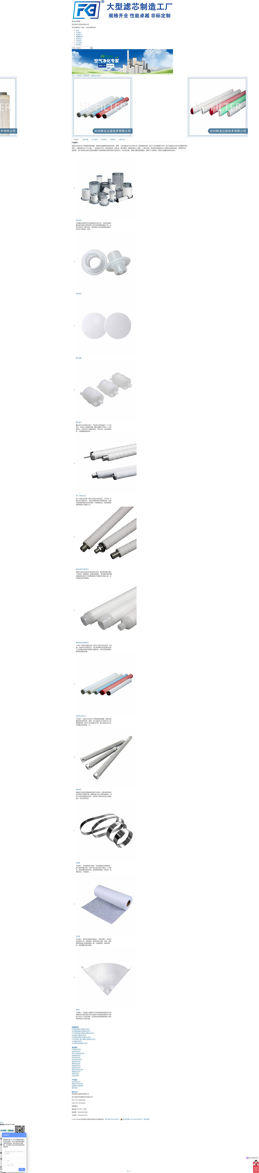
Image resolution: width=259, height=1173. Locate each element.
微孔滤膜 (79, 358)
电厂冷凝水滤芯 (81, 496)
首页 (77, 30)
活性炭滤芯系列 (77, 1059)
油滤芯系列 (75, 1074)
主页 (73, 76)
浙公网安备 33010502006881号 (132, 1119)
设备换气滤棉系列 (77, 1086)
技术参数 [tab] (85, 139)
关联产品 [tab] (122, 139)
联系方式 (74, 1092)
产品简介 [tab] (76, 139)
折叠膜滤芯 (79, 36)
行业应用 (79, 43)
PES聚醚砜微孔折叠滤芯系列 (81, 1031)
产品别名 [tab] (113, 139)
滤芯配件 (79, 294)
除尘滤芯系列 (76, 1082)
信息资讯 (79, 34)
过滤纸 (78, 936)
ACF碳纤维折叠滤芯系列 (79, 1043)
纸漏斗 (78, 1010)
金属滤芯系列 (76, 1061)
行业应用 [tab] (103, 139)
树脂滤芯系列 (76, 1068)
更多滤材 (86, 76)
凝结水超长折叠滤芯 (82, 642)
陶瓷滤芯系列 (76, 1065)
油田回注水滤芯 (96, 76)
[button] (127, 1171)
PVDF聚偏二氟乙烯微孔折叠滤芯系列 (83, 1039)
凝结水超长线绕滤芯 (82, 569)
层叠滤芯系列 (76, 1072)
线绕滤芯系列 (76, 1051)
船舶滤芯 (79, 789)
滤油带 (78, 863)
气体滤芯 (79, 40)
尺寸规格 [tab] (94, 139)
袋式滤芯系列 (76, 1057)
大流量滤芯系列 (77, 1041)
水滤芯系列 (75, 1076)
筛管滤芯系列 (76, 1063)
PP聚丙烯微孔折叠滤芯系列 (80, 1029)
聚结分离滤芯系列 (77, 1070)
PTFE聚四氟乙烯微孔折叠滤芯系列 (83, 1033)
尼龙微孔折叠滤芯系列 (79, 1035)
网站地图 (146, 1119)
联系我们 (79, 45)
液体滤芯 (79, 38)
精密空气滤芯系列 (77, 1084)
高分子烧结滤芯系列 (78, 1053)
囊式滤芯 (79, 422)
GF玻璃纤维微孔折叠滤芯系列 (81, 1037)
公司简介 (79, 32)
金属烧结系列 (76, 1055)
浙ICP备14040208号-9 (112, 1119)
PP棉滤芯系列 (76, 1049)
